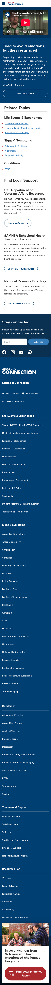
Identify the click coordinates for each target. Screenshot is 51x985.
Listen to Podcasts (15, 401)
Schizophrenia (9, 786)
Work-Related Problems (16, 123)
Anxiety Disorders (11, 731)
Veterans (6, 878)
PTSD (7, 169)
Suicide (5, 793)
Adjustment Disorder (12, 715)
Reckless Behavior (11, 659)
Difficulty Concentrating (14, 565)
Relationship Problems (16, 146)
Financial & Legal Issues (13, 448)
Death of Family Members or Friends (23, 127)
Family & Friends (10, 885)
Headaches (7, 628)
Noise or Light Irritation (13, 652)
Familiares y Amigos (12, 893)
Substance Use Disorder (14, 770)
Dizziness (6, 573)
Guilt (4, 620)
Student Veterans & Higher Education (20, 503)
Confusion (7, 557)
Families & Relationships (17, 132)
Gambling (7, 612)
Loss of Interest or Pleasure (15, 636)
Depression (7, 746)
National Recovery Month (15, 855)
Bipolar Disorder (10, 738)
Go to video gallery (25, 93)
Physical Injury (9, 472)
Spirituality (7, 495)
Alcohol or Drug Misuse (14, 534)
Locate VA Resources (18, 223)
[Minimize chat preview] (46, 925)
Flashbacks (7, 604)
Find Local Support (11, 847)
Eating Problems (10, 581)
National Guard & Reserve (15, 917)
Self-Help (6, 832)
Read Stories (32, 393)
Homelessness (9, 456)
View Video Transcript (14, 85)
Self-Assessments (11, 824)
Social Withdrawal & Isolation (17, 675)
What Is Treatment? (12, 816)
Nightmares (10, 150)
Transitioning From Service (15, 511)
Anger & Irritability (14, 155)
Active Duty (8, 909)
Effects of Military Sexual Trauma (18, 754)
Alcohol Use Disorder (12, 723)
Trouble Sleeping (10, 691)
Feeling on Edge (10, 589)
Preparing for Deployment (15, 480)
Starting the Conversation (15, 840)
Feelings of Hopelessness (14, 597)
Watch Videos (12, 393)
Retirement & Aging (11, 488)
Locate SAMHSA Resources (21, 268)
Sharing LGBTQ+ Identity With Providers (22, 425)
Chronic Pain (8, 549)
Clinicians (7, 901)
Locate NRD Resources (19, 303)
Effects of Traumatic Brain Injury (18, 762)
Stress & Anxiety (10, 683)
